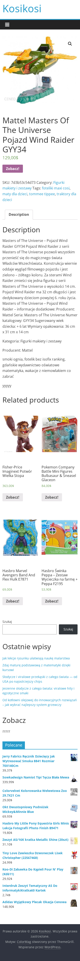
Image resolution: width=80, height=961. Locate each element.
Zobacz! (12, 168)
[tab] (19, 215)
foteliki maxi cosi (56, 188)
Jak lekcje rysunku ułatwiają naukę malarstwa (36, 658)
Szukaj (7, 621)
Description (19, 214)
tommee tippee (42, 193)
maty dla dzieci (14, 193)
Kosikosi (22, 8)
